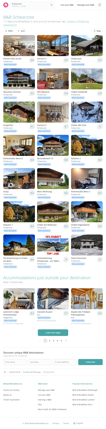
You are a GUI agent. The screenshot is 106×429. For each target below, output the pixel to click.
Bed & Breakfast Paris (82, 404)
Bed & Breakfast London (83, 399)
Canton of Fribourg (78, 21)
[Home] (4, 372)
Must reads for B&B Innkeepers (52, 409)
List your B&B (44, 395)
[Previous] (7, 45)
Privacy (55, 423)
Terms (66, 423)
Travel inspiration (11, 399)
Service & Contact (11, 390)
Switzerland (9, 25)
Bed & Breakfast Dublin (83, 395)
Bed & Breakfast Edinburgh (85, 390)
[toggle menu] (99, 4)
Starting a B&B (44, 399)
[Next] (31, 45)
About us (7, 395)
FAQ (40, 404)
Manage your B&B (46, 390)
